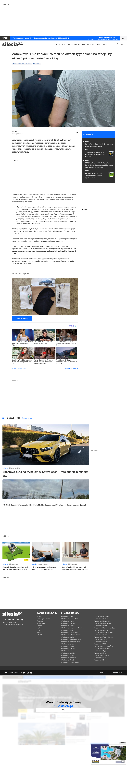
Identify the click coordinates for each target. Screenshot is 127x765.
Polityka (39, 625)
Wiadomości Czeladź (68, 630)
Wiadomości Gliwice (67, 637)
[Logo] (12, 46)
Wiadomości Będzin (67, 616)
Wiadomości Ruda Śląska (102, 623)
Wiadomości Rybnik (100, 625)
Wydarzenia (91, 44)
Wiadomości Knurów (68, 648)
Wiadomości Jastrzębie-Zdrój (70, 641)
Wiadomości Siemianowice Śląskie (105, 628)
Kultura (39, 628)
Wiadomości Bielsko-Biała (69, 619)
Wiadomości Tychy (100, 639)
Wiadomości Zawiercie (101, 655)
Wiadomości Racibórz (101, 619)
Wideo (57, 44)
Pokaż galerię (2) (22, 318)
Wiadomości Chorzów (68, 623)
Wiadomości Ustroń (100, 641)
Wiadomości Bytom (67, 621)
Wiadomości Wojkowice (102, 648)
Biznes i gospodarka (69, 44)
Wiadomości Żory (100, 657)
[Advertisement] (62, 19)
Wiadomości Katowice (68, 646)
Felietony (81, 44)
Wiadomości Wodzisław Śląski (104, 646)
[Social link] (21, 673)
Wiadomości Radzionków (102, 621)
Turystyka (40, 632)
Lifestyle (39, 635)
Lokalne (5, 468)
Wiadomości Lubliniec (68, 653)
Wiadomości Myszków (68, 657)
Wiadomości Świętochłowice (103, 632)
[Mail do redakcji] (77, 133)
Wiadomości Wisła (100, 644)
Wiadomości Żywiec (100, 660)
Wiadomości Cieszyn (68, 625)
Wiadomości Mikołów (68, 660)
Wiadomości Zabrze (100, 653)
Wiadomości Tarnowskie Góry (103, 637)
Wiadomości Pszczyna (101, 616)
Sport (99, 44)
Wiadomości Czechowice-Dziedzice (72, 628)
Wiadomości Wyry (100, 651)
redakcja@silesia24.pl (15, 624)
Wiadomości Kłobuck (68, 651)
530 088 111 (13, 622)
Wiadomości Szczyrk (101, 635)
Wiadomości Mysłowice (68, 655)
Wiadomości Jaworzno (68, 644)
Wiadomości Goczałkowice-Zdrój (71, 639)
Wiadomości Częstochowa (69, 632)
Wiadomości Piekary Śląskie (70, 662)
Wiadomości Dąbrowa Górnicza (71, 635)
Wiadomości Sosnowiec (102, 630)
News (104, 44)
